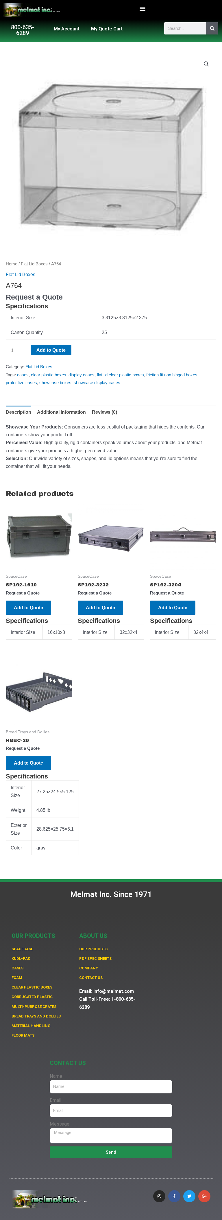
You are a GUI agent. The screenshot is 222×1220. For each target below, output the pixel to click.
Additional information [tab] (61, 412)
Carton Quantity (27, 332)
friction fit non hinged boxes (171, 375)
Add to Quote (51, 350)
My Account (66, 29)
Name (56, 1076)
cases (23, 375)
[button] (142, 8)
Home (11, 263)
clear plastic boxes (48, 375)
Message (59, 1124)
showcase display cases (97, 382)
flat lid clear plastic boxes (120, 375)
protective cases (21, 382)
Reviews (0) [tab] (104, 412)
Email (55, 1100)
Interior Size (23, 317)
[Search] (212, 28)
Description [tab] (18, 412)
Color (16, 847)
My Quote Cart (107, 29)
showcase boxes (55, 382)
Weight (18, 810)
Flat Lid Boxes (34, 263)
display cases (82, 375)
